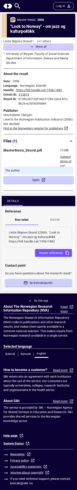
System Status (13, 443)
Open (36, 180)
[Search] (17, 6)
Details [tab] (13, 201)
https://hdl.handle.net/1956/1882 (39, 90)
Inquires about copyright (26, 472)
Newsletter (17, 454)
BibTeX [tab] (55, 219)
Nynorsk (26, 353)
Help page (10, 435)
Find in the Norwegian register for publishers (33, 128)
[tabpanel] (38, 237)
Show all (41, 46)
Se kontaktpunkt (41, 283)
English (41, 353)
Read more (64, 309)
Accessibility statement (25, 466)
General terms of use (65, 160)
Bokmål (10, 353)
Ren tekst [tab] (22, 219)
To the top (41, 300)
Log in (60, 6)
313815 (24, 94)
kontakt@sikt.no (21, 483)
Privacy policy (19, 460)
